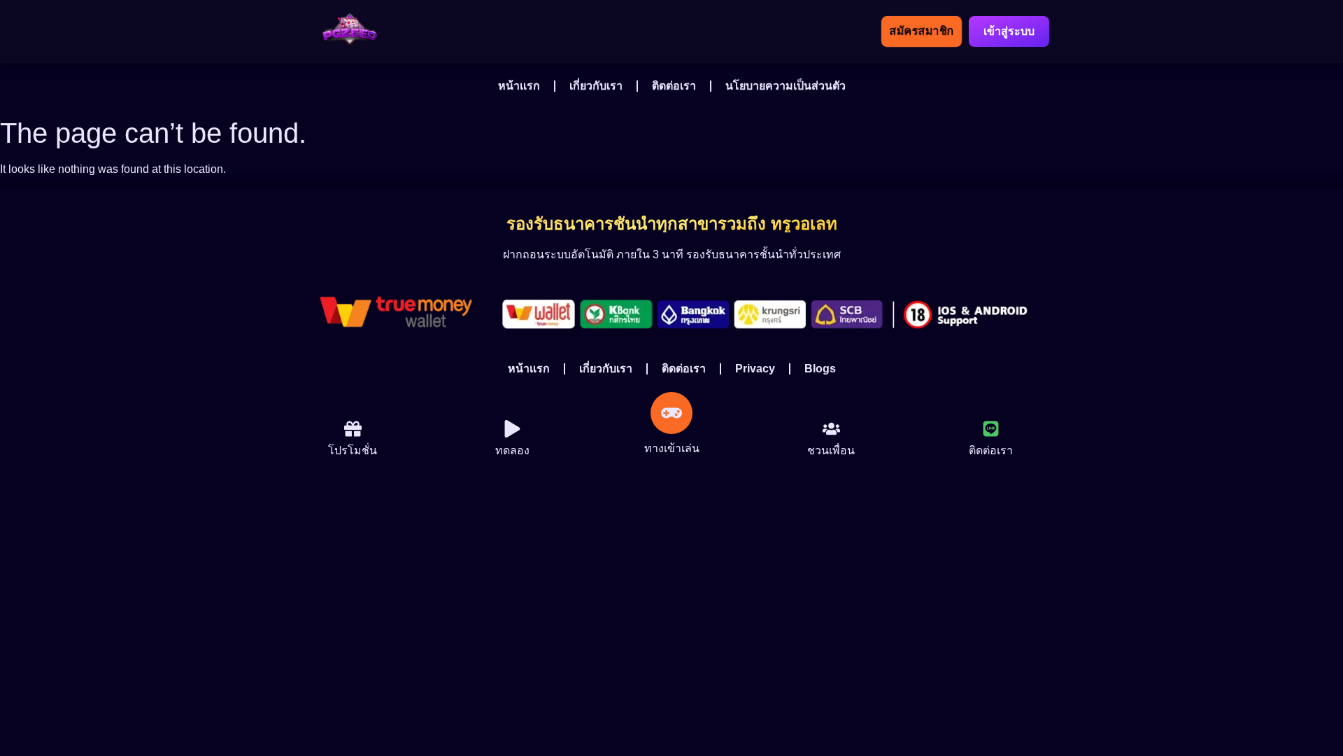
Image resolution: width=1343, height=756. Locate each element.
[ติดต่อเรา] (991, 429)
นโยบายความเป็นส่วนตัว (785, 86)
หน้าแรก (519, 86)
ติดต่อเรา (674, 86)
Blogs (820, 368)
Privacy (755, 368)
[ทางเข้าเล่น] (671, 413)
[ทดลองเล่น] (353, 429)
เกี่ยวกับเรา (596, 86)
